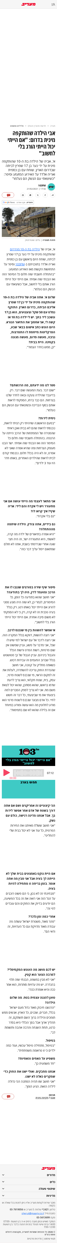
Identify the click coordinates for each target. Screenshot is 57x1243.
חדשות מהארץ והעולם (37, 125)
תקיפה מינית (42, 1097)
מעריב (52, 125)
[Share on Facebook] (45, 195)
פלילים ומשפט (17, 125)
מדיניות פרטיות (34, 1238)
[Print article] (22, 195)
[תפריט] (54, 5)
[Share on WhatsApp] (30, 195)
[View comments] (8, 195)
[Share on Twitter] (37, 195)
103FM (42, 185)
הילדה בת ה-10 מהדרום (25, 249)
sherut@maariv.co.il (33, 1213)
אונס (52, 1097)
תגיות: (52, 1095)
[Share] (52, 195)
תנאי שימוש (49, 1238)
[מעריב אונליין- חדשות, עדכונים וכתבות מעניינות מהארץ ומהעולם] (28, 4)
